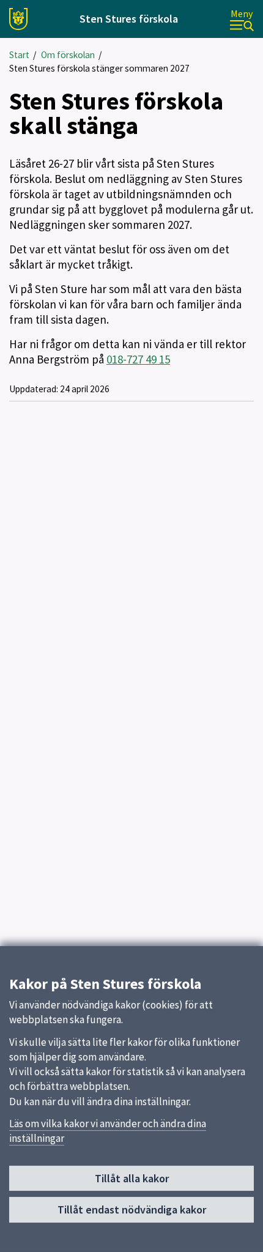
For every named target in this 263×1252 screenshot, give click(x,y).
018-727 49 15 (138, 359)
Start (19, 55)
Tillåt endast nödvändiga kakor (131, 1209)
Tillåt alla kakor (132, 1178)
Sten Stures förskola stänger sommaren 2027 (99, 68)
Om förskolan (68, 55)
